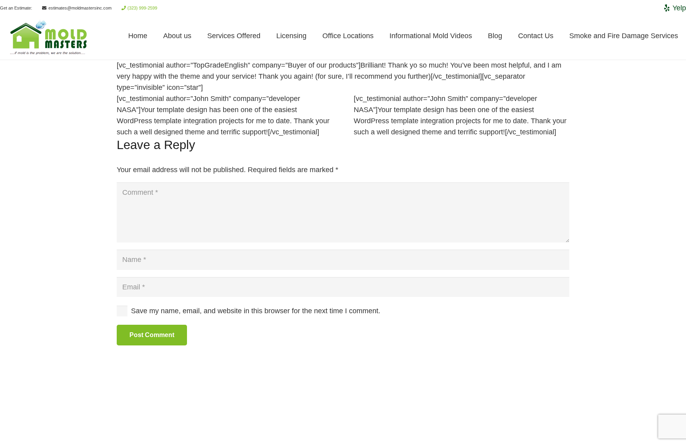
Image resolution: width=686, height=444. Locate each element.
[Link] (17, 36)
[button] (197, 35)
